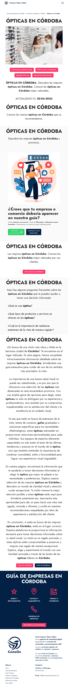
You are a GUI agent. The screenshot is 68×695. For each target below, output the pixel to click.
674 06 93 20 (39, 670)
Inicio (7, 668)
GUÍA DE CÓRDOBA (25, 565)
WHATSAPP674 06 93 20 (14, 232)
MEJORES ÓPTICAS (22, 75)
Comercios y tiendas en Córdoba (35, 13)
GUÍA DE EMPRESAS (43, 565)
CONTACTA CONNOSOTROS (34, 232)
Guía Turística (9, 673)
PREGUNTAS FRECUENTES (43, 75)
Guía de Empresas (11, 670)
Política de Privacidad (12, 678)
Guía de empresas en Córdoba (15, 13)
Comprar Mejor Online (17, 3)
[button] (34, 306)
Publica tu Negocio (11, 675)
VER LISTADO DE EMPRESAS (34, 272)
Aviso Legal (8, 683)
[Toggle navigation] (62, 3)
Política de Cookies (11, 680)
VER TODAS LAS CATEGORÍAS (34, 625)
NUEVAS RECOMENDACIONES (22, 70)
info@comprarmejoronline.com (49, 675)
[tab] (34, 305)
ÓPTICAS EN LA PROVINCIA (46, 70)
